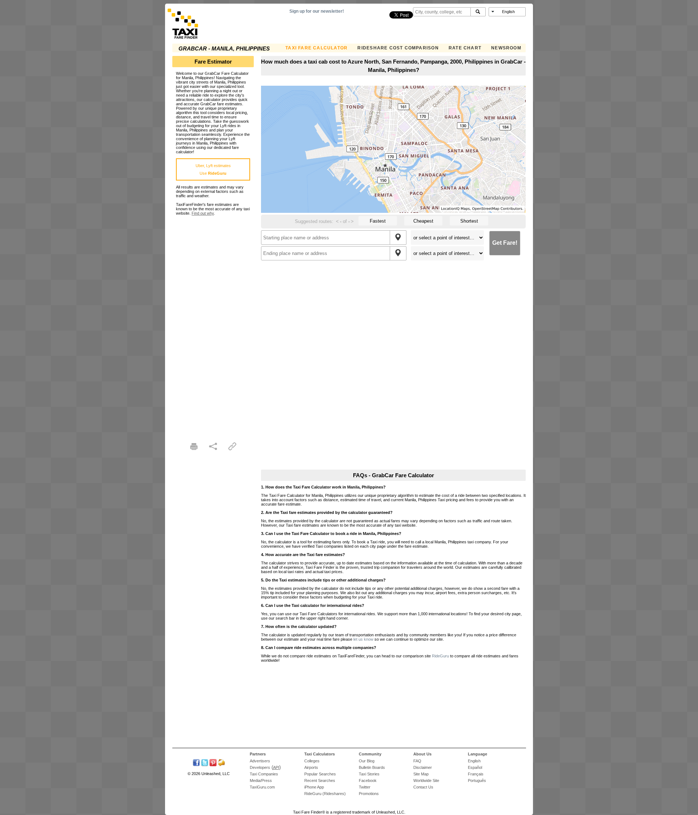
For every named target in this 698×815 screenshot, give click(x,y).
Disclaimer (422, 767)
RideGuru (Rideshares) (325, 793)
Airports (311, 767)
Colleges (312, 761)
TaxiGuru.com (262, 787)
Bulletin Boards (372, 767)
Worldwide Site (426, 780)
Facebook (368, 780)
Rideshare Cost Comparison (397, 47)
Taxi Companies (264, 774)
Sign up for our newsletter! (316, 11)
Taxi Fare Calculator (316, 47)
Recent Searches (319, 780)
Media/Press (261, 780)
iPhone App (314, 787)
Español (475, 767)
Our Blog (366, 761)
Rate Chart (465, 47)
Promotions (369, 793)
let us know (363, 639)
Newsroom (506, 47)
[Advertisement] (213, 324)
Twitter (364, 787)
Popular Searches (320, 774)
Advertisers (260, 761)
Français (476, 774)
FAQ (417, 761)
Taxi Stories (369, 774)
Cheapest (423, 221)
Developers (260, 767)
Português (477, 780)
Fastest (378, 221)
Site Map (421, 774)
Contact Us (423, 787)
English (474, 761)
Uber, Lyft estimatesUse (213, 169)
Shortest (469, 221)
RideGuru (440, 656)
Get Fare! (504, 243)
